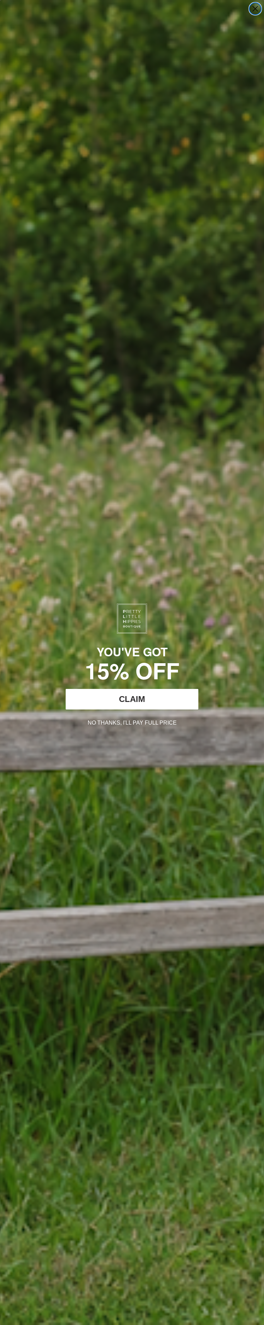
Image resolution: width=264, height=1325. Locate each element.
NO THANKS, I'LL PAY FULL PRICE (132, 722)
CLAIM (132, 699)
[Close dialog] (255, 9)
